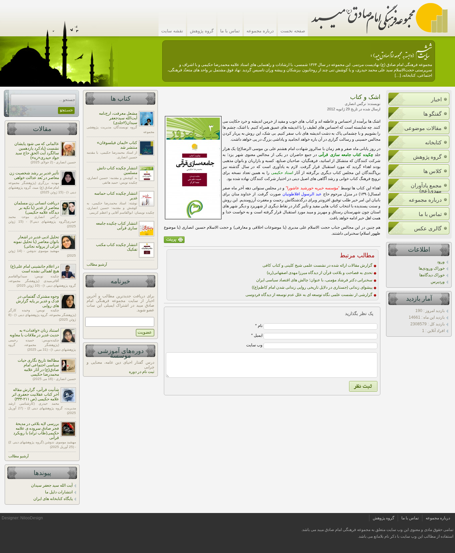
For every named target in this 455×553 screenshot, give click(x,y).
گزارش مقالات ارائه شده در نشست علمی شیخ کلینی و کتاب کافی (317, 265)
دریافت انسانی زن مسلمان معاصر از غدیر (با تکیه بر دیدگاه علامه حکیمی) (36, 208)
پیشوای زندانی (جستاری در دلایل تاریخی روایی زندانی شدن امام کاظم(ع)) (312, 287)
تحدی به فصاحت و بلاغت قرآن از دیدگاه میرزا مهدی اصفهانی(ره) (319, 272)
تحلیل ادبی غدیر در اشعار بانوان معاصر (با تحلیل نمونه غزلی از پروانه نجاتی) (36, 242)
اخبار (436, 99)
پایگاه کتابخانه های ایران (53, 498)
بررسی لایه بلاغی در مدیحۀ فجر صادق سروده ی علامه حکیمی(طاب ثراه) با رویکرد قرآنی (36, 430)
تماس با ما (230, 30)
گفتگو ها (432, 114)
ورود (441, 261)
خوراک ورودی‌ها (432, 268)
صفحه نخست (292, 30)
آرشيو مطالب (97, 264)
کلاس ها (432, 171)
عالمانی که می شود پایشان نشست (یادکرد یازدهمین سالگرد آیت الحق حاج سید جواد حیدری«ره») (36, 150)
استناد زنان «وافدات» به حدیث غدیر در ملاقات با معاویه (34, 332)
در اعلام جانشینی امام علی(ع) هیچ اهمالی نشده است (34, 268)
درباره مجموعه (260, 30)
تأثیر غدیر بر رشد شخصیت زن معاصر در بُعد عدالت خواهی (34, 175)
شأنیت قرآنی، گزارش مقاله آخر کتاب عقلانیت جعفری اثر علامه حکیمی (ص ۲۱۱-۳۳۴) (35, 394)
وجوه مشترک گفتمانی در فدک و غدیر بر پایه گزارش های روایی (37, 301)
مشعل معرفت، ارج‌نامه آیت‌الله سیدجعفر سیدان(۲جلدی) (118, 118)
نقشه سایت (172, 30)
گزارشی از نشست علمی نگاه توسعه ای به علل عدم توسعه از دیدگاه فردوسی (308, 294)
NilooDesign (31, 518)
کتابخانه (433, 142)
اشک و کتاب (365, 97)
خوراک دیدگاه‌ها (432, 275)
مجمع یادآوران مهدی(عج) (426, 188)
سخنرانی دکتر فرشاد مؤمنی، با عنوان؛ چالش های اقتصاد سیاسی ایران (314, 280)
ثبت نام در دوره (141, 371)
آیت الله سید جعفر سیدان (52, 485)
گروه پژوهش (202, 30)
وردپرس (438, 281)
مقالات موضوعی (423, 128)
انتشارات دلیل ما (59, 492)
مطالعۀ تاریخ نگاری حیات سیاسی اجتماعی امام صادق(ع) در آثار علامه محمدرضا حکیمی (38, 367)
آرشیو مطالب (18, 456)
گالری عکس (428, 228)
